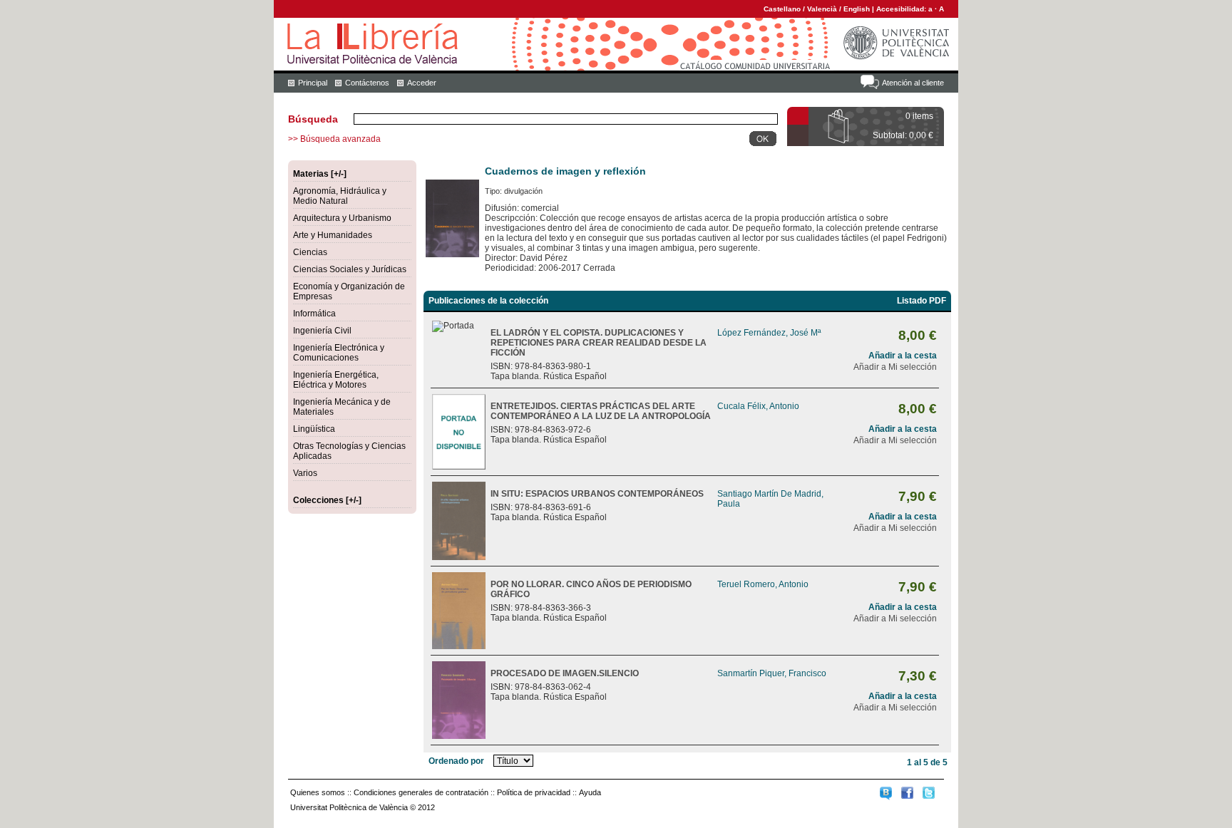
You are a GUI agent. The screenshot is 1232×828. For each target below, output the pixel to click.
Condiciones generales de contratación (421, 792)
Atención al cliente (913, 82)
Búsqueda (313, 119)
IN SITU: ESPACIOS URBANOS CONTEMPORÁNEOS (597, 494)
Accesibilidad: (902, 9)
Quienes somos (317, 792)
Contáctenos (367, 82)
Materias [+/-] (319, 174)
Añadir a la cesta (902, 356)
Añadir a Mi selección (895, 367)
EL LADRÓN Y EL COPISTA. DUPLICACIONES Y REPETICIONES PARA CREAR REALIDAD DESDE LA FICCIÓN (599, 343)
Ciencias (310, 252)
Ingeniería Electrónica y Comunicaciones (338, 353)
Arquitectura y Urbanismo (342, 218)
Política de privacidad (533, 792)
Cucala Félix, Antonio (758, 406)
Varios (305, 473)
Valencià (822, 9)
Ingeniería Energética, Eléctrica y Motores (336, 380)
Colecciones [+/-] (327, 500)
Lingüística (314, 429)
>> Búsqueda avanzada (334, 139)
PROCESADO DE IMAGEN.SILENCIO (565, 673)
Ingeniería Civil (322, 331)
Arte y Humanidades (332, 235)
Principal (312, 82)
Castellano (782, 9)
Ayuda (590, 792)
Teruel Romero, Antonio (762, 584)
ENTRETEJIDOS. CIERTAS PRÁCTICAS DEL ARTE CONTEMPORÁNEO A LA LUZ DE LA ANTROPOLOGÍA (601, 411)
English (856, 9)
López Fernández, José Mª (769, 333)
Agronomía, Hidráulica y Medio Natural (339, 196)
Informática (314, 314)
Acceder (421, 82)
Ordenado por (456, 761)
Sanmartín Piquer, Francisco (771, 673)
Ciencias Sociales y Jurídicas (349, 269)
